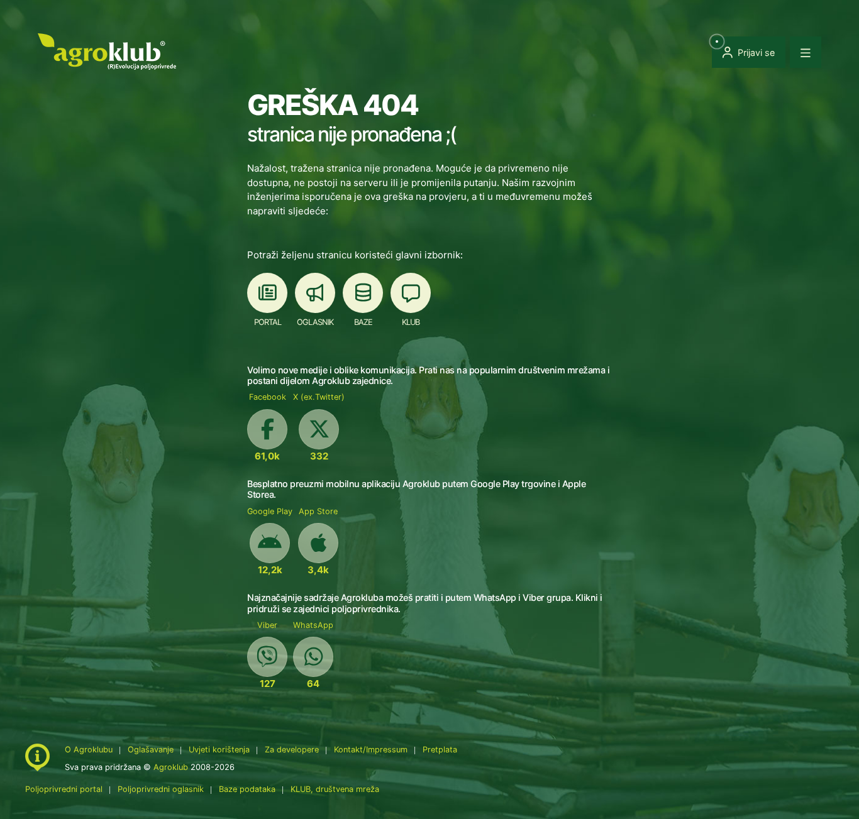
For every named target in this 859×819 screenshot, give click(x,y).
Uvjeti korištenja (219, 749)
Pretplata (440, 749)
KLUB (410, 322)
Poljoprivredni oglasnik (162, 789)
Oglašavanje (151, 749)
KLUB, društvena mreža (335, 789)
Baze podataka (248, 789)
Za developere (292, 749)
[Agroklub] (107, 51)
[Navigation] (805, 52)
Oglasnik (315, 322)
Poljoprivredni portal (65, 789)
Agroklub (170, 767)
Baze (363, 322)
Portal (267, 322)
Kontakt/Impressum (370, 749)
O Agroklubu (89, 749)
